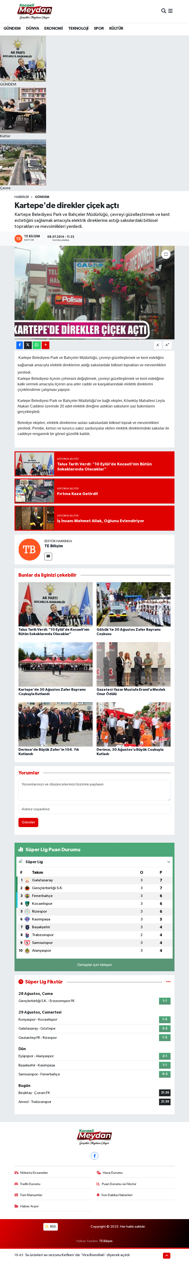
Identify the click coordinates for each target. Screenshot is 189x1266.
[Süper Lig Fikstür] (168, 982)
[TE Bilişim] (29, 549)
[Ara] (163, 11)
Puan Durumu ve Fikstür (119, 1184)
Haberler (22, 197)
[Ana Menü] (170, 11)
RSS (53, 1226)
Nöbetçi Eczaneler (34, 1172)
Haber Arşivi (29, 1206)
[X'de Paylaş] (28, 345)
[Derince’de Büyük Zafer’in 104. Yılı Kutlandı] (55, 724)
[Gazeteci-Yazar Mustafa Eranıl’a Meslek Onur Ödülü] (134, 664)
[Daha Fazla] (45, 345)
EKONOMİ (53, 28)
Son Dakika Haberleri (117, 1195)
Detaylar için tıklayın (94, 965)
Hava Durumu (113, 1172)
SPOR (99, 28)
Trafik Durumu (30, 1184)
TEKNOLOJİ (78, 28)
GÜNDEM (12, 28)
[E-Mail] (48, 556)
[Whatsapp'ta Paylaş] (37, 345)
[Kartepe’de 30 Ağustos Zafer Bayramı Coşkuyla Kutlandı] (55, 664)
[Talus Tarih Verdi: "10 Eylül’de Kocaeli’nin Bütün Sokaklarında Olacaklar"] (55, 604)
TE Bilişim (53, 546)
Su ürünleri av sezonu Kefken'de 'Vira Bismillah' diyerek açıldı (77, 1255)
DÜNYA (32, 28)
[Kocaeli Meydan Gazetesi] (35, 11)
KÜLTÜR (116, 28)
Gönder (28, 822)
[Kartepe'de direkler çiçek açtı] (95, 292)
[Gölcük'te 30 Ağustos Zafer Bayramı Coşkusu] (134, 604)
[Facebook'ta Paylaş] (19, 345)
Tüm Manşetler (31, 1195)
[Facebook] (94, 1156)
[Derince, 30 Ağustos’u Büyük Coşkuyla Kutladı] (134, 724)
